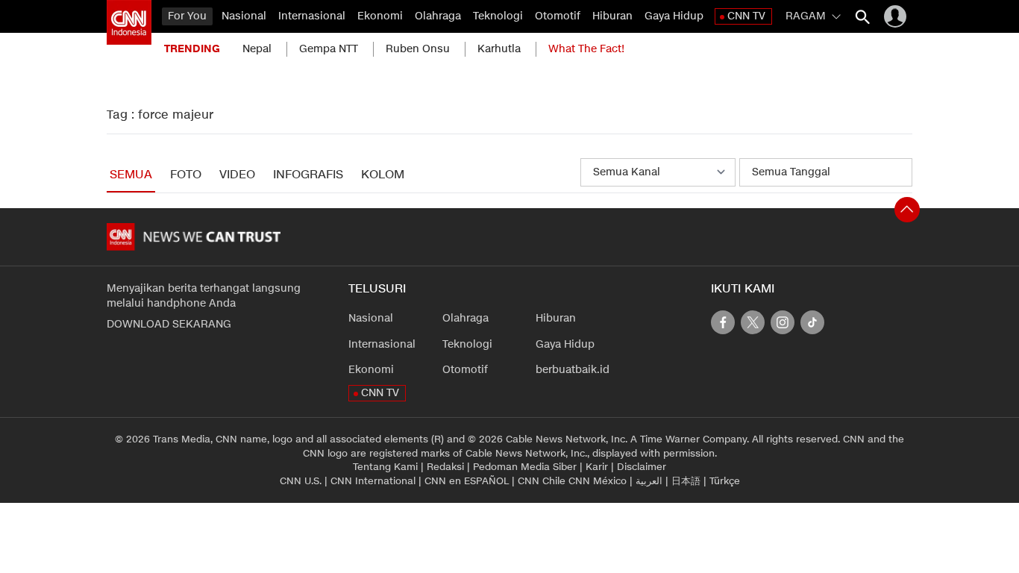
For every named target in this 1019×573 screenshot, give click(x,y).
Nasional (244, 16)
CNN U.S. (301, 481)
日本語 (685, 481)
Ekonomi (380, 16)
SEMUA (131, 175)
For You (187, 16)
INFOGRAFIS (308, 175)
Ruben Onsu (418, 49)
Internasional (311, 16)
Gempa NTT (328, 49)
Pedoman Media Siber (525, 467)
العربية (649, 481)
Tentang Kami (385, 467)
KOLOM (382, 175)
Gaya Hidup (674, 16)
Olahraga (438, 16)
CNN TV (746, 16)
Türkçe (724, 481)
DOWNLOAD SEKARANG (169, 324)
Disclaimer (641, 467)
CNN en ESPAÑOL (466, 481)
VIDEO (237, 175)
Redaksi (445, 467)
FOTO (185, 175)
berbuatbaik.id (572, 370)
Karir (597, 467)
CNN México (597, 481)
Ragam (806, 16)
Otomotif (557, 16)
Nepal (257, 49)
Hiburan (612, 16)
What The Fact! (586, 49)
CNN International (373, 481)
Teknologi (498, 16)
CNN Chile (541, 481)
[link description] (129, 22)
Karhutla (499, 49)
